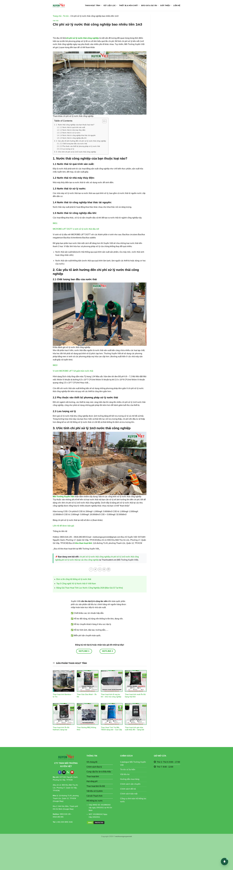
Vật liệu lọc (109, 5)
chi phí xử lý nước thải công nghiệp (82, 38)
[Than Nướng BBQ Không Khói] (88, 714)
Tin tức (66, 16)
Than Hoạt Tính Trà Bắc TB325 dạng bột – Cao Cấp (111, 728)
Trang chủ (57, 16)
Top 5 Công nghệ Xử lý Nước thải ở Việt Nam (76, 584)
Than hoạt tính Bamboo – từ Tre (62, 695)
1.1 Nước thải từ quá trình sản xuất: (72, 127)
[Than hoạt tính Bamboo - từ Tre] (64, 681)
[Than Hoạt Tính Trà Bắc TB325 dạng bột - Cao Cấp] (112, 714)
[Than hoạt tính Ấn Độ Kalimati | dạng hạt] (64, 714)
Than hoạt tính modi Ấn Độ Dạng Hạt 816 (135, 695)
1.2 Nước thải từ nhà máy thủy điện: (73, 130)
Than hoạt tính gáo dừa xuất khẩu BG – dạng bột (134, 728)
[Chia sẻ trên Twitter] (95, 569)
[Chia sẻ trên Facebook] (91, 569)
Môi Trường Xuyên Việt (63, 497)
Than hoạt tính (92, 5)
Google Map (58, 801)
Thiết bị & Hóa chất (128, 5)
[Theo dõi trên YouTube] (72, 772)
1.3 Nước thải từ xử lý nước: (70, 133)
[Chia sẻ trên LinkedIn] (109, 569)
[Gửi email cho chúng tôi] (64, 772)
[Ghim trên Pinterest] (104, 569)
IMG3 (55, 365)
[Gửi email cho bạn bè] (100, 569)
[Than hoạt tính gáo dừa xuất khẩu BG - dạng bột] (136, 714)
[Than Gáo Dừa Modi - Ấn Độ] (88, 681)
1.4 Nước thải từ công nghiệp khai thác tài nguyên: (78, 135)
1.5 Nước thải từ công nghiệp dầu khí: (73, 138)
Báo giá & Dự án (149, 5)
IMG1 (55, 223)
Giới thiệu (165, 5)
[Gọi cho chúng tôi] (68, 772)
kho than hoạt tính (83, 543)
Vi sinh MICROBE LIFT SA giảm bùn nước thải (73, 371)
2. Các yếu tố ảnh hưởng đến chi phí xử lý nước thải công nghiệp (81, 141)
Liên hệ (176, 5)
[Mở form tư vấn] (224, 861)
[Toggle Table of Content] (103, 121)
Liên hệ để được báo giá (63, 526)
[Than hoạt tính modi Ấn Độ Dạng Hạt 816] (136, 681)
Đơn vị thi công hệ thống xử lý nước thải (73, 579)
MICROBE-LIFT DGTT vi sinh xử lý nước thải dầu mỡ (76, 229)
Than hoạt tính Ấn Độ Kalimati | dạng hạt (61, 728)
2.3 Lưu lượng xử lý (67, 149)
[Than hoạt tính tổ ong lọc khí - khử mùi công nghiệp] (112, 681)
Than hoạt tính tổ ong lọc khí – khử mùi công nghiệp (111, 695)
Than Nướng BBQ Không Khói (86, 728)
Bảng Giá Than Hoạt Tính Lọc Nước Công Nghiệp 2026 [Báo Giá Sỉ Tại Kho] (89, 588)
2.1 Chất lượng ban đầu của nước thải (73, 144)
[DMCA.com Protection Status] (96, 822)
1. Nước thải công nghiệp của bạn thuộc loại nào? (75, 125)
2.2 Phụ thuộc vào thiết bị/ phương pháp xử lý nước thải (80, 146)
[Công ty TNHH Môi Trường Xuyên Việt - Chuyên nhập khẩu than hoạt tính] (59, 5)
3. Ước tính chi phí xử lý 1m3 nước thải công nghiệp (76, 152)
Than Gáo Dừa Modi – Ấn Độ (87, 695)
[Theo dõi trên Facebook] (60, 772)
